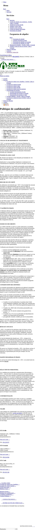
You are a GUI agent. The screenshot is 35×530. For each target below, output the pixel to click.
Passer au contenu (4, 76)
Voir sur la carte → (5, 439)
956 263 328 (6, 472)
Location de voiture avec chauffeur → (10, 484)
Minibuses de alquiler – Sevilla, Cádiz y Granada (22, 45)
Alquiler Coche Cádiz (15, 26)
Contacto (9, 51)
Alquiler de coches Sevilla (16, 24)
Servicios (9, 12)
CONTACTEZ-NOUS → (7, 59)
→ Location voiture (5, 483)
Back (4, 9)
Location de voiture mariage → (8, 486)
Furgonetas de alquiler (15, 30)
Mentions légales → (5, 491)
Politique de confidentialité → (7, 493)
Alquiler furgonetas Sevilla (20, 40)
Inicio (8, 10)
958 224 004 (6, 457)
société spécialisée (17, 413)
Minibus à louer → (5, 489)
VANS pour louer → (5, 487)
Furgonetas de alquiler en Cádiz (21, 43)
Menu (4, 2)
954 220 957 (6, 442)
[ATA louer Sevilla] (12, 69)
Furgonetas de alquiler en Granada (22, 42)
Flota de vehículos (11, 49)
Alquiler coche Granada (16, 27)
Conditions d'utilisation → (6, 494)
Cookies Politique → (5, 496)
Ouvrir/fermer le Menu (6, 55)
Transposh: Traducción (12, 52)
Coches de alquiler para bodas (17, 29)
